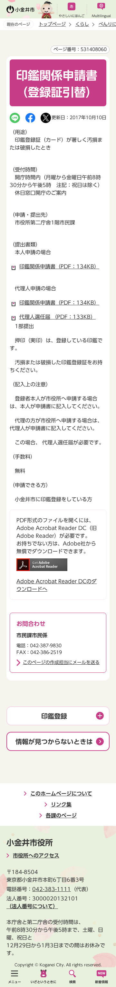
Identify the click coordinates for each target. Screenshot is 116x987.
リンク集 (61, 804)
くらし (82, 24)
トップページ (52, 24)
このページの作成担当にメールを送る (61, 662)
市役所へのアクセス (36, 855)
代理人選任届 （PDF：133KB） (57, 316)
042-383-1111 (51, 889)
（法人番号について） (32, 906)
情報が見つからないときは (54, 741)
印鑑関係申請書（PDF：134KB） (59, 266)
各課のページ (61, 815)
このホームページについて (61, 793)
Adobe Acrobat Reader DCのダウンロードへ (56, 585)
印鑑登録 (54, 716)
